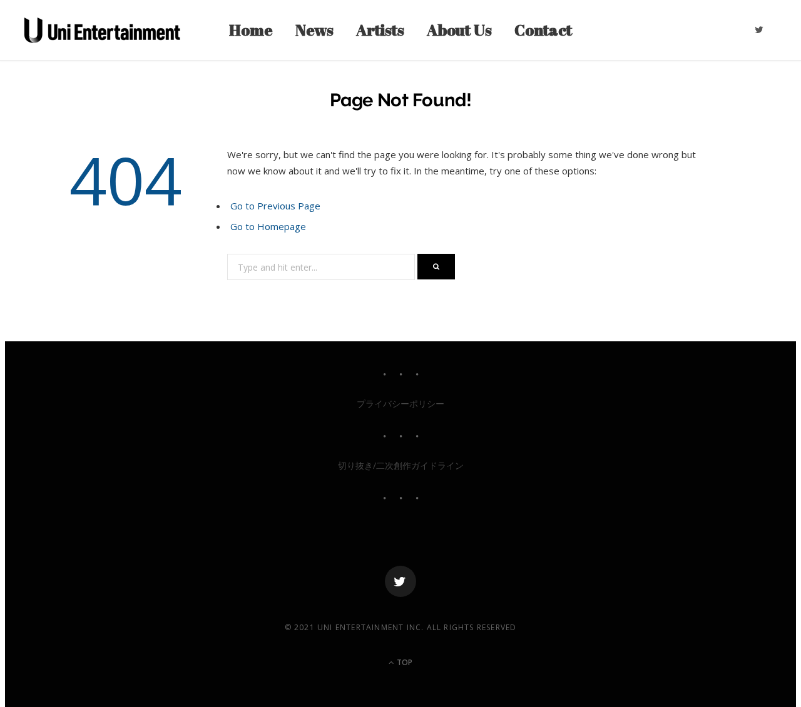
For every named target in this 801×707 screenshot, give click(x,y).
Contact (543, 29)
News (314, 29)
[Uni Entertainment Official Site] (102, 30)
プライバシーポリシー (400, 403)
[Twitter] (400, 581)
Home (251, 29)
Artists (380, 29)
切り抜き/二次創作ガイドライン (401, 465)
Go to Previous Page (275, 205)
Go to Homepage (268, 226)
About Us (459, 29)
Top (403, 662)
